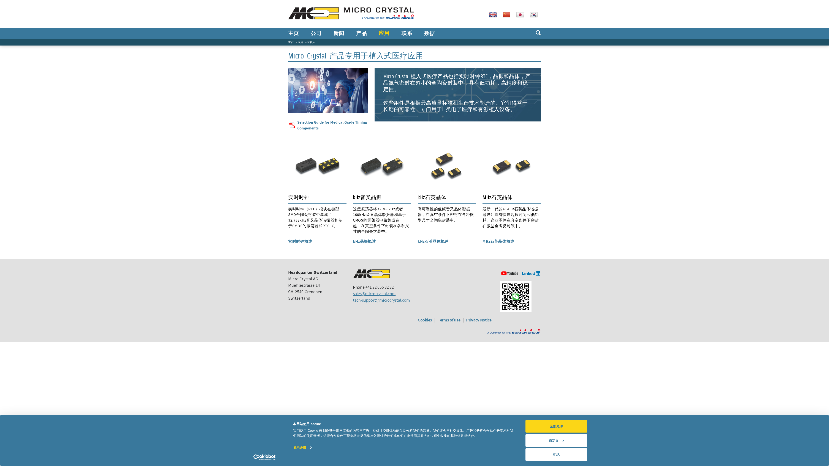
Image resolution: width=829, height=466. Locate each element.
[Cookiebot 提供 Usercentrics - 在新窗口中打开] (264, 457)
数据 (429, 33)
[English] (494, 14)
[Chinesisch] (508, 14)
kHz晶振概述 (364, 241)
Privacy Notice (479, 320)
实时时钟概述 (300, 241)
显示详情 (299, 447)
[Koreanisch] (535, 14)
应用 (384, 33)
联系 (407, 33)
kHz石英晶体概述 (433, 241)
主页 (293, 33)
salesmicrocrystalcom (374, 293)
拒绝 (556, 454)
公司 (316, 33)
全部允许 (556, 426)
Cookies (425, 320)
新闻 (339, 33)
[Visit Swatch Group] (514, 331)
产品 (361, 33)
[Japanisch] (521, 14)
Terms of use (449, 320)
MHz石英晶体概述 (498, 241)
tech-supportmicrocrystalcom (381, 300)
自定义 (554, 440)
